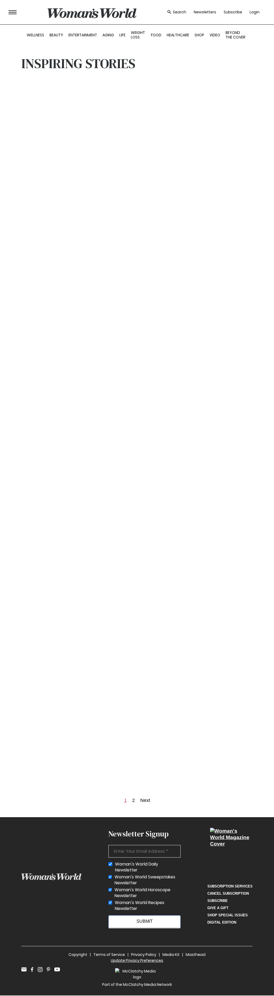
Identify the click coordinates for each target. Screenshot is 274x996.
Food (156, 35)
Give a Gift (218, 908)
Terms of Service (109, 954)
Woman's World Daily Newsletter (136, 867)
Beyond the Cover (235, 35)
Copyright (77, 954)
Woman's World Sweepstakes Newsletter (145, 880)
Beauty (56, 35)
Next (145, 800)
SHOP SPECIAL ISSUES (227, 915)
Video (215, 35)
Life (122, 35)
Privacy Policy (143, 954)
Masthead (196, 954)
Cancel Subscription (228, 893)
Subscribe (233, 12)
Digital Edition (221, 922)
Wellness (35, 35)
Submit (144, 921)
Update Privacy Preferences (137, 960)
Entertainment (82, 35)
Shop (199, 35)
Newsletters (205, 12)
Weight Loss (138, 35)
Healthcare (178, 35)
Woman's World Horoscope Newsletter (142, 893)
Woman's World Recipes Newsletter (139, 906)
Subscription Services (230, 886)
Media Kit (171, 954)
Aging (108, 35)
